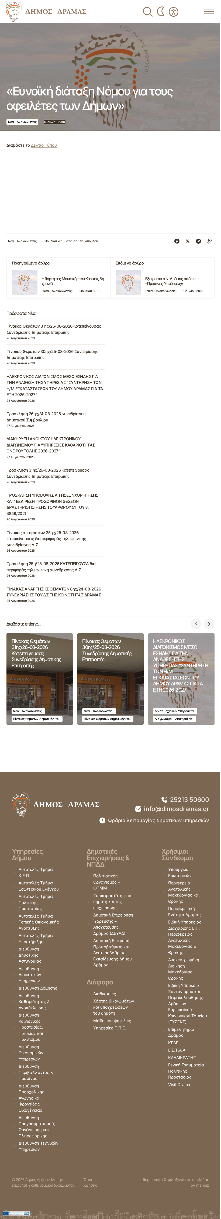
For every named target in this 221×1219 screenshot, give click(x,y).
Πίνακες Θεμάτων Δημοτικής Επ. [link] (36, 719)
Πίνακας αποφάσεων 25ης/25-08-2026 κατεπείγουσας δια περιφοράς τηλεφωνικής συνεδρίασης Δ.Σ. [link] (46, 538)
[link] (45, 11)
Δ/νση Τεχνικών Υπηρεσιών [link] (174, 711)
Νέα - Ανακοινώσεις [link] (22, 122)
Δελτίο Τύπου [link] (44, 145)
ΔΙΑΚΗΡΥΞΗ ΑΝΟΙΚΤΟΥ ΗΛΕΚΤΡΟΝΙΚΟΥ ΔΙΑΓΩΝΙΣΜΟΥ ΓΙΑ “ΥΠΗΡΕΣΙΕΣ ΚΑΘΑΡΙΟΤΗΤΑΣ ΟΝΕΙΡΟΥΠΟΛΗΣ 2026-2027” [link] (50, 445)
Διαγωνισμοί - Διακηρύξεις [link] (173, 719)
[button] (196, 623)
